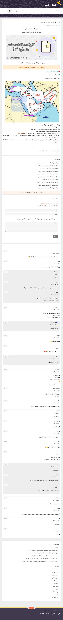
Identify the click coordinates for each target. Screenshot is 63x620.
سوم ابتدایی (55, 578)
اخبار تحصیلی (54, 575)
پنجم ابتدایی (55, 583)
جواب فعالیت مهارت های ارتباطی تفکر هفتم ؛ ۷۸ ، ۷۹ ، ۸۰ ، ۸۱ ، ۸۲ (41, 553)
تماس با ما (52, 614)
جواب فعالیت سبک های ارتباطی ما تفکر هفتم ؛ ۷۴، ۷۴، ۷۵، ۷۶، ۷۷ (42, 559)
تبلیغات (47, 614)
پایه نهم (56, 595)
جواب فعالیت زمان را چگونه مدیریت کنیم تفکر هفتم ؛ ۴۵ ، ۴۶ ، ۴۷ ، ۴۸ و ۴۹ (39, 561)
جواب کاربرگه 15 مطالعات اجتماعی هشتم (48, 171)
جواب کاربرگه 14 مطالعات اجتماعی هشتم (48, 174)
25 (44, 25)
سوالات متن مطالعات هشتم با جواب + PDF (47, 182)
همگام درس (58, 614)
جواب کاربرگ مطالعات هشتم (52, 72)
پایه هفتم (55, 589)
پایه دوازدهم (55, 597)
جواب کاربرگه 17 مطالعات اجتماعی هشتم (48, 166)
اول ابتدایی (55, 572)
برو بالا (31, 608)
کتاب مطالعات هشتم (52, 151)
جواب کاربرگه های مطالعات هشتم (50, 180)
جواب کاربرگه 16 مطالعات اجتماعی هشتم (48, 169)
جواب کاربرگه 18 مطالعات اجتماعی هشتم (48, 163)
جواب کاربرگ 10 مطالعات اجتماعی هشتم (48, 188)
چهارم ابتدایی (54, 581)
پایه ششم (55, 586)
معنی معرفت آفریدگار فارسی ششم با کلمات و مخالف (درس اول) (42, 550)
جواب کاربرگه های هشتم (43, 151)
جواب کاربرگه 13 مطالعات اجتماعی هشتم (50, 22)
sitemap (42, 614)
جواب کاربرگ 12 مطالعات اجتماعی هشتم (48, 177)
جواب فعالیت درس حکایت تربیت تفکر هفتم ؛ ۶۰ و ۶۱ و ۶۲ (44, 556)
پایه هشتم (55, 592)
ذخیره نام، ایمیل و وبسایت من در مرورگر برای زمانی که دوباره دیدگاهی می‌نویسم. (36, 219)
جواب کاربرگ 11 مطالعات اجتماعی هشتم (48, 185)
